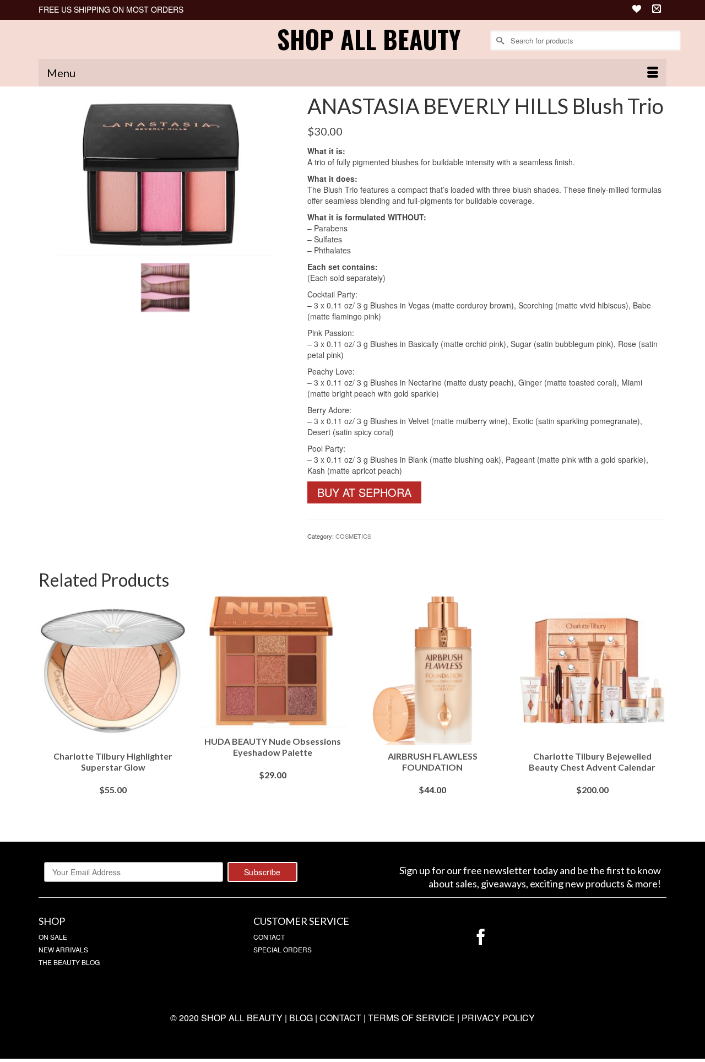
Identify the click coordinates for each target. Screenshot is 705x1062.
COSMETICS (353, 536)
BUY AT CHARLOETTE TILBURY (432, 811)
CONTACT (269, 936)
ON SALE (53, 936)
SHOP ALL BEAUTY (368, 38)
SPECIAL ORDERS (282, 949)
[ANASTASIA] (165, 175)
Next (656, 711)
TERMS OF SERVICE (411, 1017)
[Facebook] (481, 937)
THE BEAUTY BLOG (69, 962)
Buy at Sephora (364, 492)
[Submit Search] (499, 40)
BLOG (301, 1017)
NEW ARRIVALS (63, 949)
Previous (48, 711)
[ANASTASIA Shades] (164, 286)
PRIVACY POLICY (498, 1017)
